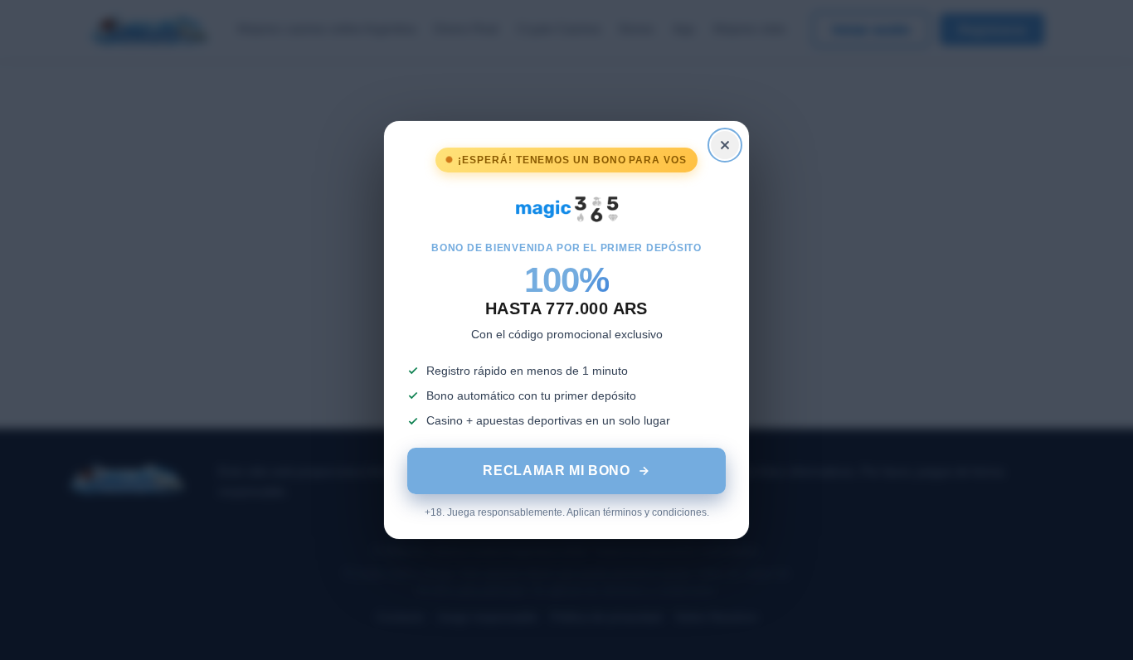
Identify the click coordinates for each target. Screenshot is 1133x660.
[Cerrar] (725, 145)
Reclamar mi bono (556, 470)
